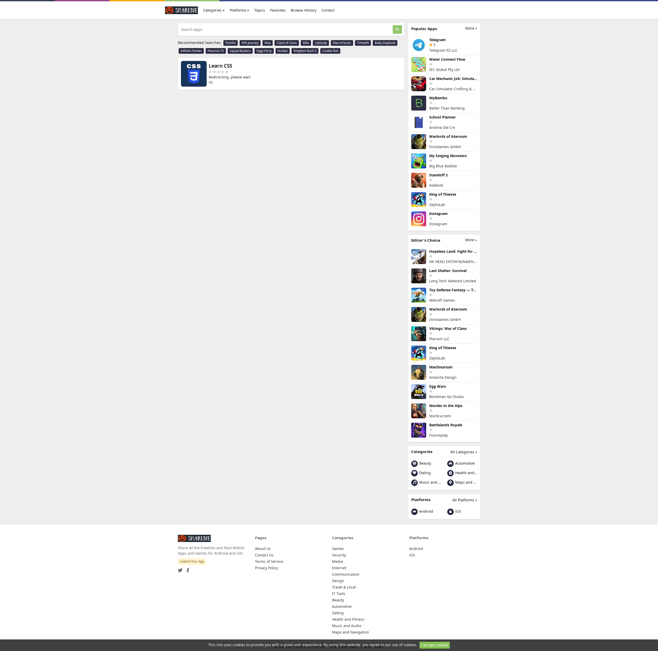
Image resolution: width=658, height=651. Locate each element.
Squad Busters (240, 51)
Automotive (464, 463)
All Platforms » (464, 500)
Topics (259, 10)
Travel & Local (344, 587)
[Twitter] (180, 568)
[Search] (397, 29)
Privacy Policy (266, 567)
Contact (328, 10)
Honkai (283, 51)
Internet (339, 567)
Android (425, 511)
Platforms (238, 10)
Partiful (230, 43)
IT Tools (338, 593)
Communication (345, 574)
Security (339, 555)
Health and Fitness (465, 472)
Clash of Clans (287, 43)
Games (338, 548)
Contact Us (264, 555)
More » (471, 28)
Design (338, 580)
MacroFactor (342, 43)
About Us (263, 548)
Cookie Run (330, 51)
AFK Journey (250, 43)
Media (337, 561)
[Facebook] (187, 568)
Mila (306, 43)
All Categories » (463, 451)
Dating (424, 472)
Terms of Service (269, 561)
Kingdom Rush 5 (305, 51)
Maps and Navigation (465, 482)
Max (267, 43)
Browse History (303, 10)
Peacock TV (216, 51)
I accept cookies (434, 645)
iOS (457, 511)
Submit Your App (192, 561)
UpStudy (321, 43)
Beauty (424, 463)
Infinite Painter (191, 51)
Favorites (278, 10)
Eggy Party (264, 51)
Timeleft (363, 43)
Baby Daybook (385, 43)
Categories (212, 10)
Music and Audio (429, 482)
